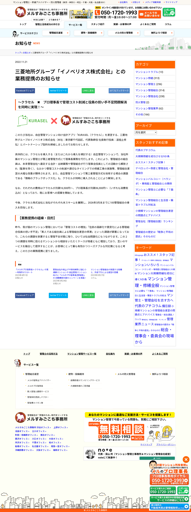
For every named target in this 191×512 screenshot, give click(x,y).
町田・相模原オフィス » (26, 435)
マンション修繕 (144, 78)
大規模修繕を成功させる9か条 (152, 156)
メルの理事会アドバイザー (39, 380)
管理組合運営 (56, 32)
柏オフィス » (55, 442)
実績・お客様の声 (122, 24)
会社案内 (124, 2)
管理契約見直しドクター (38, 397)
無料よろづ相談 (159, 32)
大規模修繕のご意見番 (80, 386)
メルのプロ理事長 (35, 386)
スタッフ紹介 (97, 24)
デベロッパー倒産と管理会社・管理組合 (155, 260)
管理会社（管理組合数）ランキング (154, 320)
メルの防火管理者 (124, 32)
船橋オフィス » (22, 446)
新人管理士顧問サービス (38, 391)
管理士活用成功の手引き (47, 24)
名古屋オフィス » (40, 446)
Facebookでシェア (25, 90)
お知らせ (136, 2)
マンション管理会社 (146, 96)
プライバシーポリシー (166, 444)
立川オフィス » (39, 431)
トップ (23, 24)
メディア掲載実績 (153, 2)
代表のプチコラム (145, 150)
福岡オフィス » (60, 450)
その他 (139, 114)
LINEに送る (88, 90)
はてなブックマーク (119, 90)
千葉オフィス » (39, 442)
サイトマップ (171, 2)
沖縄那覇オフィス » (24, 450)
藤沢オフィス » (22, 439)
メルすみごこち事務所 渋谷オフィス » (33, 427)
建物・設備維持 (89, 32)
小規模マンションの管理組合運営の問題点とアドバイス (155, 310)
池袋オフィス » (22, 431)
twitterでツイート (58, 90)
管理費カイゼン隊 (35, 403)
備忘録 (166, 306)
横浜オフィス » (47, 435)
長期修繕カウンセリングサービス (85, 380)
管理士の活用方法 (49, 354)
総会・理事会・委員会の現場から (154, 335)
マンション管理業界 (146, 108)
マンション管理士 (145, 84)
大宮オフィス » (56, 439)
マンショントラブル (146, 72)
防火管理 (140, 102)
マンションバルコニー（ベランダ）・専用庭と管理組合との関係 (155, 269)
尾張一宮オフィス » (60, 446)
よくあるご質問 (148, 24)
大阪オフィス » (43, 450)
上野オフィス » (61, 427)
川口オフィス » (39, 439)
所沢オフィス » (22, 442)
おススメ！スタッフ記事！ (150, 162)
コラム (168, 24)
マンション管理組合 (146, 90)
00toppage (139, 255)
